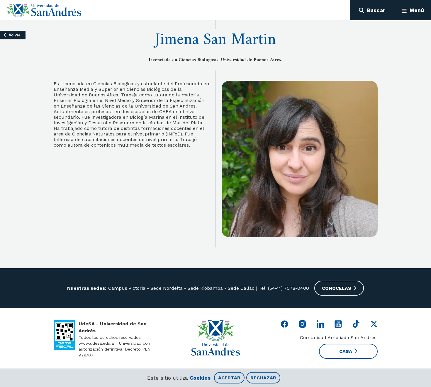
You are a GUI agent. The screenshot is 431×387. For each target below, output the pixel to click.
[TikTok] (356, 324)
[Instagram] (302, 324)
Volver (14, 35)
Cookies (200, 378)
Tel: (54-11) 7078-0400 (283, 288)
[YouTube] (338, 324)
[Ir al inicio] (44, 10)
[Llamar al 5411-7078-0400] (64, 335)
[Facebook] (284, 324)
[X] (374, 324)
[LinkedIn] (320, 324)
